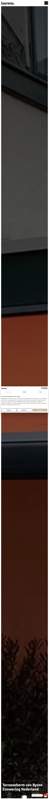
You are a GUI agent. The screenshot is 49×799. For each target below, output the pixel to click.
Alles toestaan (40, 410)
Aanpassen (23, 410)
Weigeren (9, 410)
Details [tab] (24, 392)
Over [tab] (40, 392)
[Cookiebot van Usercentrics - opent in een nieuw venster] (42, 388)
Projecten (9, 780)
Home (4, 780)
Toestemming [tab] (8, 392)
